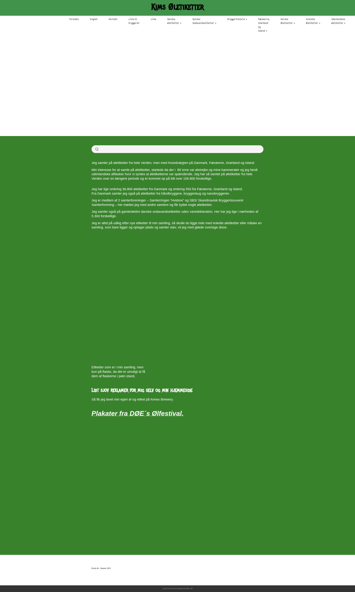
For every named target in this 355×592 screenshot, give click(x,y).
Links (153, 19)
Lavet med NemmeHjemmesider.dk (178, 588)
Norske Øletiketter (287, 21)
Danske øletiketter (173, 21)
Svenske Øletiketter (312, 21)
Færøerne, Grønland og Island (264, 25)
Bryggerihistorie (236, 19)
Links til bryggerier (134, 21)
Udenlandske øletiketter (338, 21)
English (94, 19)
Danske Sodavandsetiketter (203, 21)
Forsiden (74, 19)
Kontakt (113, 19)
